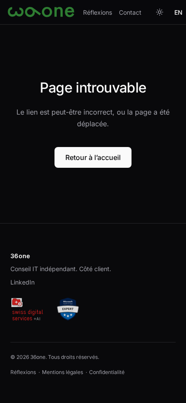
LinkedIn (22, 282)
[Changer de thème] (159, 12)
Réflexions (97, 12)
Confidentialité (107, 372)
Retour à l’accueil (93, 157)
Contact (130, 12)
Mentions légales (62, 372)
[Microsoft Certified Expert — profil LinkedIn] (68, 309)
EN (178, 12)
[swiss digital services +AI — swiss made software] (27, 309)
